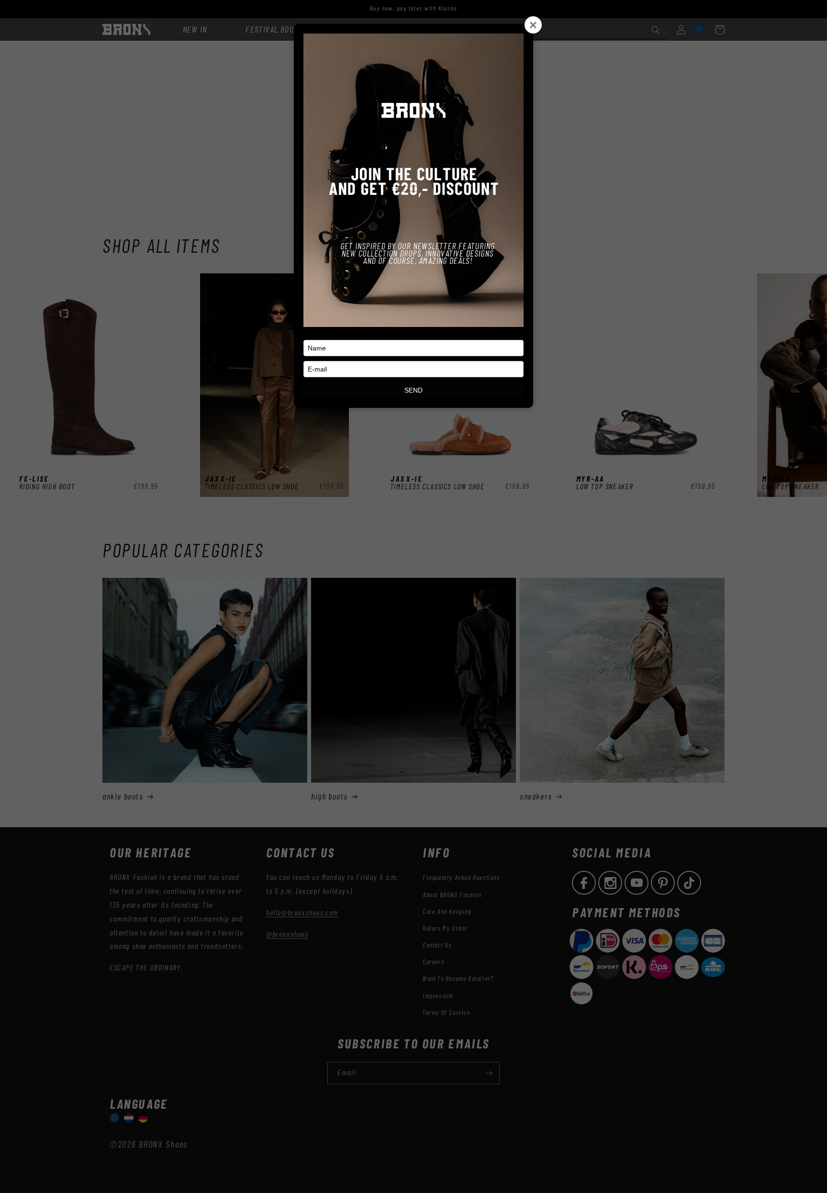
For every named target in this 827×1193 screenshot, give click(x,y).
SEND (413, 390)
